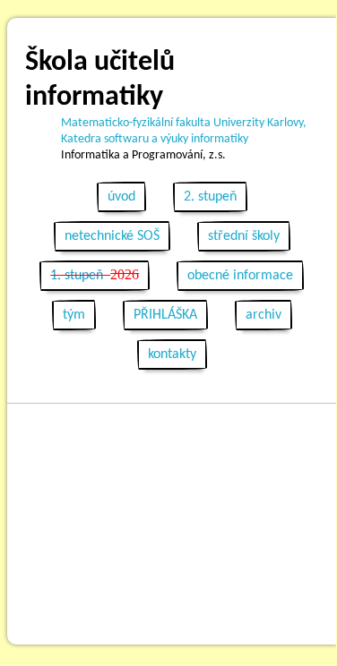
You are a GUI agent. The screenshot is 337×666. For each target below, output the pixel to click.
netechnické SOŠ (112, 236)
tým (74, 315)
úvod (121, 197)
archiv (263, 315)
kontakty (172, 354)
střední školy (244, 236)
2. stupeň (210, 197)
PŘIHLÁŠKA (165, 315)
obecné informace (240, 276)
